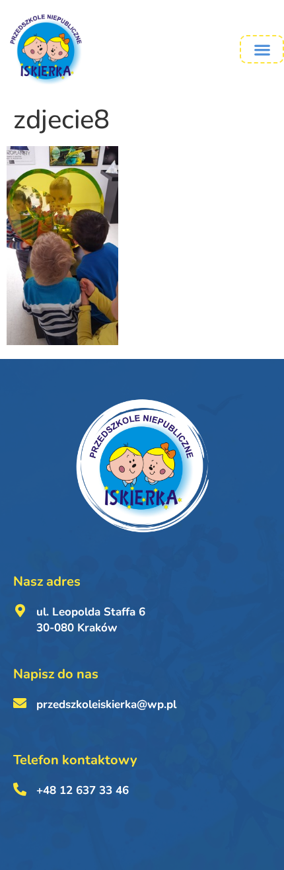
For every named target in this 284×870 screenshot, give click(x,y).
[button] (262, 49)
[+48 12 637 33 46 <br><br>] (19, 789)
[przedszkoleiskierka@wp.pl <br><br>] (19, 703)
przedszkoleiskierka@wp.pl (106, 704)
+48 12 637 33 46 (82, 790)
